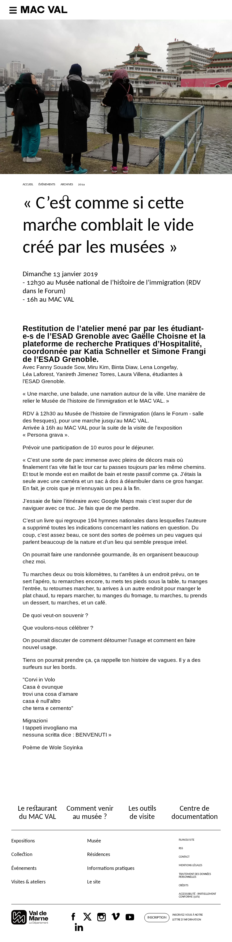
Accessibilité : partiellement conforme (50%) (197, 895)
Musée (94, 841)
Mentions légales (190, 865)
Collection (21, 854)
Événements (23, 868)
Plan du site (186, 840)
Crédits (183, 885)
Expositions (23, 841)
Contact (184, 857)
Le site (93, 882)
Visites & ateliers (28, 882)
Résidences (98, 854)
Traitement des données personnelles (195, 876)
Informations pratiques (110, 868)
